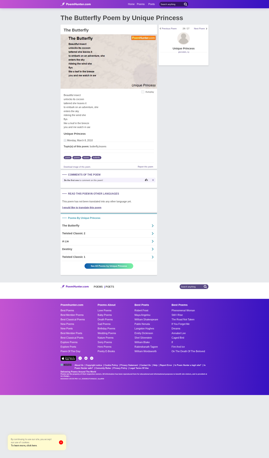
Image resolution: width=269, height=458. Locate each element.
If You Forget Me (181, 324)
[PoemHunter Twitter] (86, 358)
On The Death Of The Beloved (188, 351)
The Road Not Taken (183, 319)
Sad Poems (104, 324)
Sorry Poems (105, 342)
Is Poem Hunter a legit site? (188, 365)
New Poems (67, 324)
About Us (79, 365)
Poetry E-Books (106, 351)
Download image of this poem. (77, 167)
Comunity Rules (103, 368)
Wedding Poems (107, 333)
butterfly (96, 158)
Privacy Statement (129, 365)
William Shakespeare (146, 319)
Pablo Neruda (142, 324)
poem (67, 158)
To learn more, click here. (24, 445)
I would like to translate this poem (81, 207)
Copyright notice (94, 365)
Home (131, 4)
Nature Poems (105, 337)
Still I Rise (177, 315)
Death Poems (105, 319)
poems (77, 158)
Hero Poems (104, 346)
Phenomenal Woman (183, 310)
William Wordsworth (145, 351)
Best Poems (67, 310)
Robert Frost (141, 310)
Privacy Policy (120, 368)
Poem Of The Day (70, 351)
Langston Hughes (144, 328)
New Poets (67, 328)
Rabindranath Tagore (146, 346)
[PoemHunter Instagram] (91, 358)
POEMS (98, 286)
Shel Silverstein (143, 337)
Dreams (176, 328)
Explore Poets (68, 346)
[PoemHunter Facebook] (80, 358)
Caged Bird (178, 337)
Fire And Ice (178, 346)
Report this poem (145, 167)
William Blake (142, 342)
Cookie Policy (111, 365)
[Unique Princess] (183, 38)
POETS (110, 286)
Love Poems (104, 310)
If (172, 342)
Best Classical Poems (73, 319)
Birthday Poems (106, 328)
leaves (86, 158)
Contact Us (145, 365)
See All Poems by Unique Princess (109, 266)
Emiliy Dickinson (143, 333)
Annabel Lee (179, 333)
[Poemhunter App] (68, 358)
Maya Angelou (142, 315)
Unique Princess (75, 133)
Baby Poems (105, 315)
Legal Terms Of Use (139, 368)
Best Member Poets (71, 333)
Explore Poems (69, 342)
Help (155, 365)
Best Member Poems (72, 315)
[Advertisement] (46, 426)
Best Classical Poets (72, 337)
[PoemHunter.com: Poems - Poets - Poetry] (76, 4)
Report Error (166, 365)
